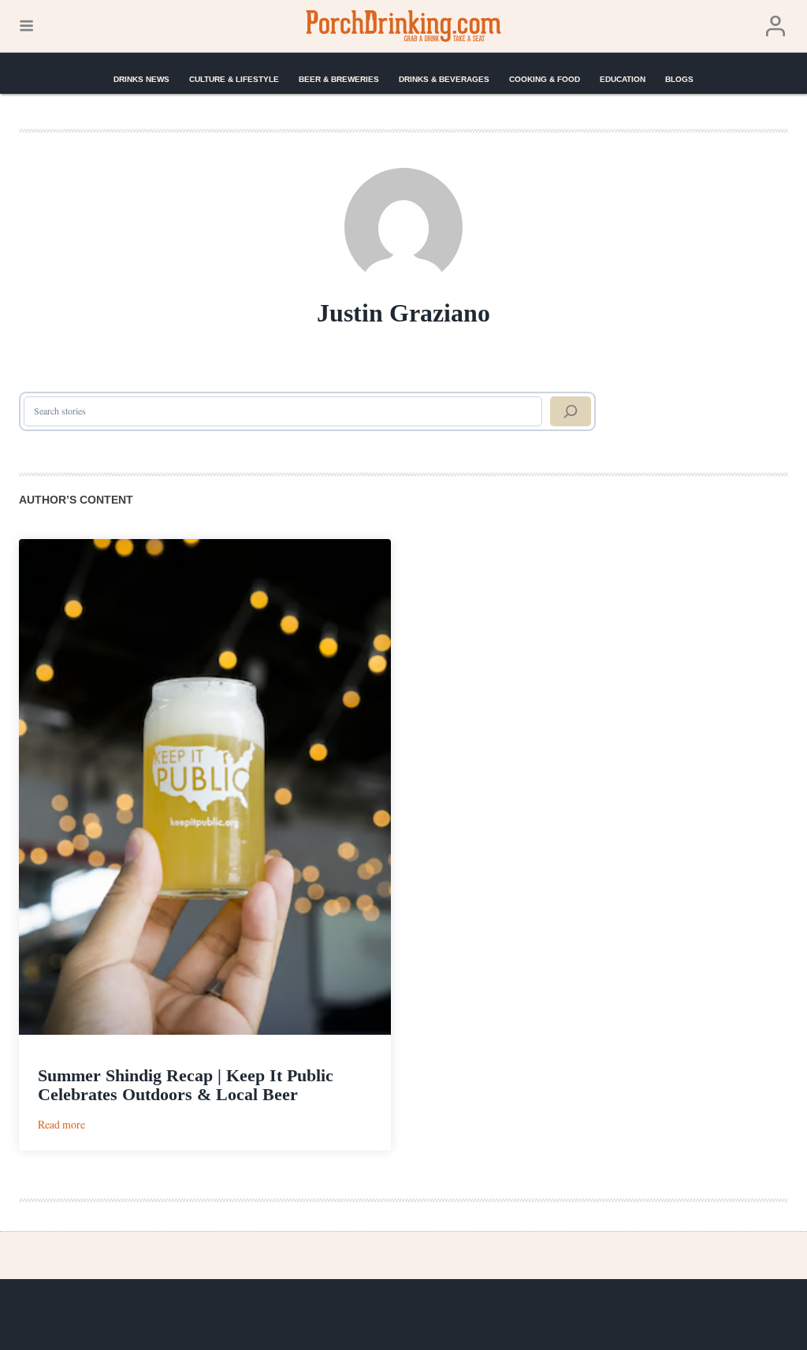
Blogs (679, 79)
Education (622, 79)
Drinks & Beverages (444, 79)
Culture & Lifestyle (234, 79)
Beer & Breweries (339, 79)
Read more (61, 1124)
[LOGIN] (775, 26)
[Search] (570, 411)
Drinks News (141, 79)
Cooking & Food (544, 79)
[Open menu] (26, 26)
